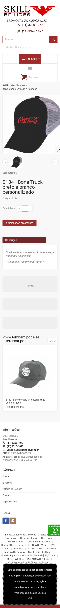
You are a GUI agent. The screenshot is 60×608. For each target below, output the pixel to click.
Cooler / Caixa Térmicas (13, 545)
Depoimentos (9, 501)
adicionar (29, 375)
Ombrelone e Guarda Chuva (22, 562)
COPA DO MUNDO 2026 (43, 545)
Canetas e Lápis (28, 538)
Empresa (7, 482)
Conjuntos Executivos (39, 541)
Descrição (11, 240)
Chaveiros (46, 538)
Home (5, 476)
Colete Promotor (15, 541)
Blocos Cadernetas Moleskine (20, 534)
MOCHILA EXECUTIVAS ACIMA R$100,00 (28, 559)
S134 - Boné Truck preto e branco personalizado (22, 187)
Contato (6, 495)
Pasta (45, 562)
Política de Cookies (12, 489)
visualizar (29, 367)
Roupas (21, 85)
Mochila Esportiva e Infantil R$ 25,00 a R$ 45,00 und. (28, 555)
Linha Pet (51, 548)
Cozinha (4, 548)
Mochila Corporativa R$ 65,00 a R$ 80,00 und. (28, 552)
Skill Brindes (8, 85)
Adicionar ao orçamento (19, 223)
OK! (30, 598)
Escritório (18, 548)
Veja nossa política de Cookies (30, 593)
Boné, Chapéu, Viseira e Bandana (19, 89)
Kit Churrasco (35, 548)
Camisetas (10, 538)
